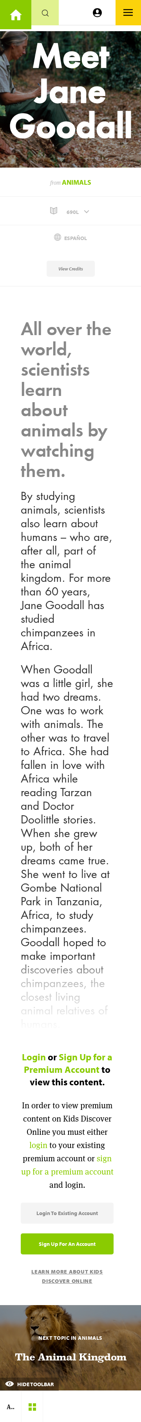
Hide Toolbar (35, 1384)
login (38, 1145)
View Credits (70, 269)
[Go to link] (15, 14)
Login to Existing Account (67, 1213)
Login (34, 1057)
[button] (70, 211)
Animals (76, 182)
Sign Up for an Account (67, 1243)
